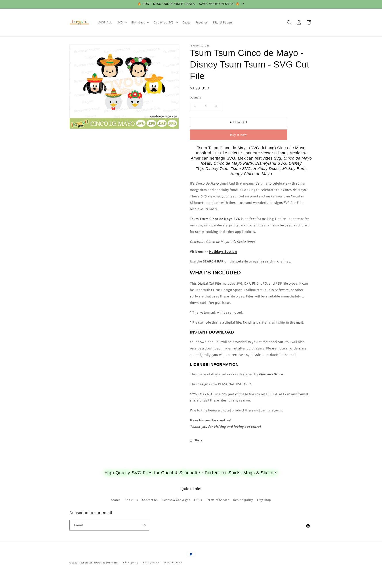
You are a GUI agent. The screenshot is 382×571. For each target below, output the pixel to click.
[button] (122, 22)
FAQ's (198, 500)
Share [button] (198, 440)
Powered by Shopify (106, 562)
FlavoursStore (86, 562)
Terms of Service (217, 500)
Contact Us (150, 500)
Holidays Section (223, 251)
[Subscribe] (144, 525)
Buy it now (238, 135)
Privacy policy (151, 562)
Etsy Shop (264, 500)
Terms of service (172, 562)
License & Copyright (176, 500)
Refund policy (243, 500)
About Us (131, 500)
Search (116, 500)
